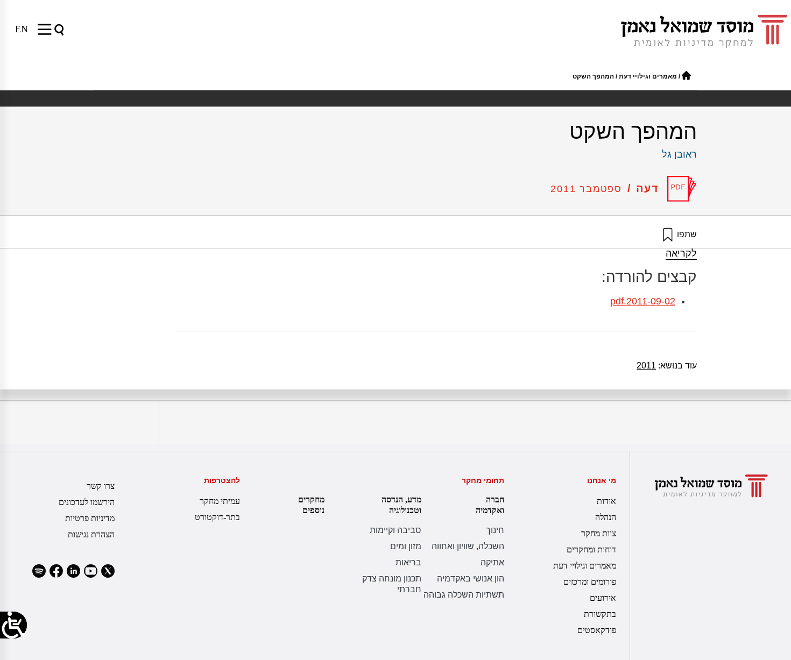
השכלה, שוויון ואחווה (468, 546)
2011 (646, 365)
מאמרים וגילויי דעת (648, 76)
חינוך (495, 530)
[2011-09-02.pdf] (682, 189)
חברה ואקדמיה (490, 505)
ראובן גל (679, 154)
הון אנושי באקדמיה (470, 578)
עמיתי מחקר (220, 501)
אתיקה (492, 562)
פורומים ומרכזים (589, 581)
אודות (606, 501)
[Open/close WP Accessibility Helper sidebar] (13, 625)
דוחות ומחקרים (591, 549)
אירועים (603, 597)
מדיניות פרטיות (90, 518)
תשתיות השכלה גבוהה (463, 594)
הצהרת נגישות (91, 534)
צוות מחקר (598, 533)
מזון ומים (405, 546)
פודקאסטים (596, 630)
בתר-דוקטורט (217, 517)
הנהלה (605, 517)
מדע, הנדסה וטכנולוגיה (401, 505)
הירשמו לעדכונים (87, 502)
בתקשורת (600, 614)
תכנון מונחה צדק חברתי (391, 584)
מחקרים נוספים (311, 505)
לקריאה (681, 253)
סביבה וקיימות (395, 530)
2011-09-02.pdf (642, 301)
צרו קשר (101, 486)
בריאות (408, 562)
